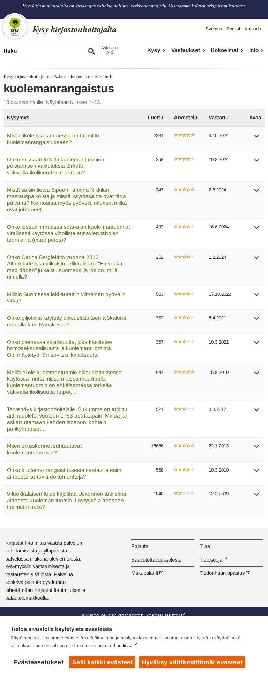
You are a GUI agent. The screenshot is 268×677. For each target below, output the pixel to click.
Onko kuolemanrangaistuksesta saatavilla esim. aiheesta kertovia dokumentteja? (65, 473)
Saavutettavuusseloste (156, 560)
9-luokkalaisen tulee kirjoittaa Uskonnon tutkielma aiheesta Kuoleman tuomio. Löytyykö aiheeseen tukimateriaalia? (66, 500)
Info (254, 50)
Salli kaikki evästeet (102, 662)
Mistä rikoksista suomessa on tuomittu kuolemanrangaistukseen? (53, 139)
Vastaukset (185, 50)
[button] (257, 138)
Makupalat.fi (144, 573)
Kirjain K (104, 76)
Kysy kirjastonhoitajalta (26, 76)
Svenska (214, 28)
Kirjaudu (253, 28)
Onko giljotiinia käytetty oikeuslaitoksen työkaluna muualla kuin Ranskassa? (66, 321)
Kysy (154, 50)
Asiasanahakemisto (72, 76)
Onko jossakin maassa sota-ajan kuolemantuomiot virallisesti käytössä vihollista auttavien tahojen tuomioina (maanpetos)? (68, 233)
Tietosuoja (211, 560)
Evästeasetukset (38, 662)
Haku (10, 51)
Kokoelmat (224, 50)
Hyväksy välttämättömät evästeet (192, 662)
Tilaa (205, 546)
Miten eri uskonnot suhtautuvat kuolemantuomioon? (44, 449)
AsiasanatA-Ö (110, 50)
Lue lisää (123, 645)
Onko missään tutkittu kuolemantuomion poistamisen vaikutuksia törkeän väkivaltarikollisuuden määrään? (55, 166)
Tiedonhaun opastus (222, 573)
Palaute (139, 546)
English (233, 28)
